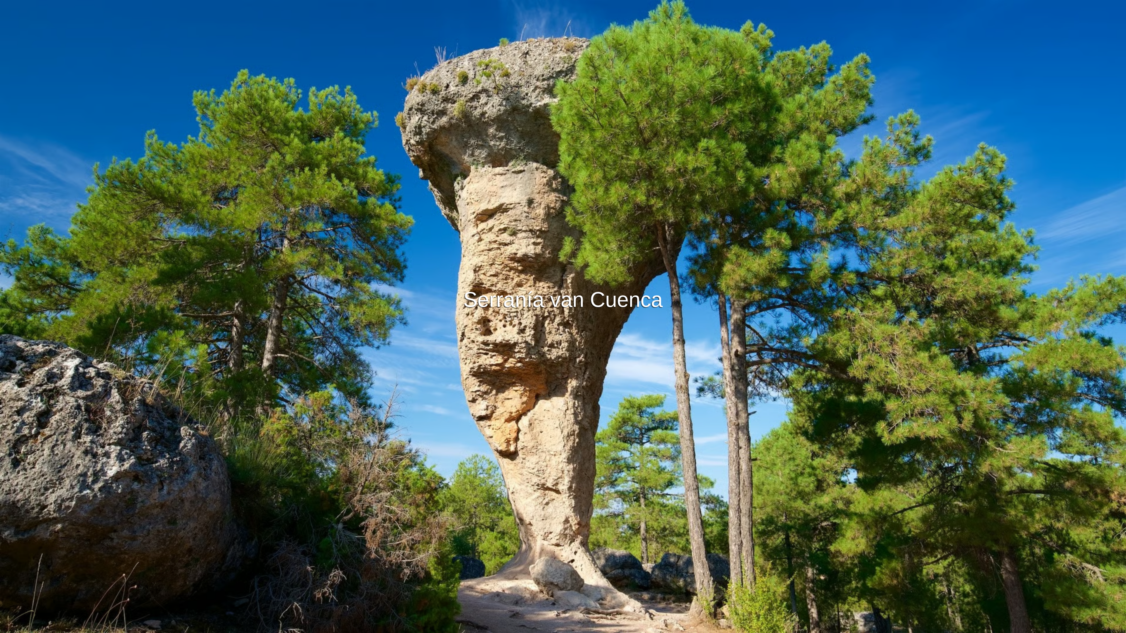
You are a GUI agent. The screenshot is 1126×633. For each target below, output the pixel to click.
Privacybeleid (567, 627)
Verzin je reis (563, 283)
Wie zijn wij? (597, 627)
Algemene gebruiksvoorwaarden (520, 627)
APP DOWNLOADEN (541, 299)
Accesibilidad (627, 627)
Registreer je (588, 299)
